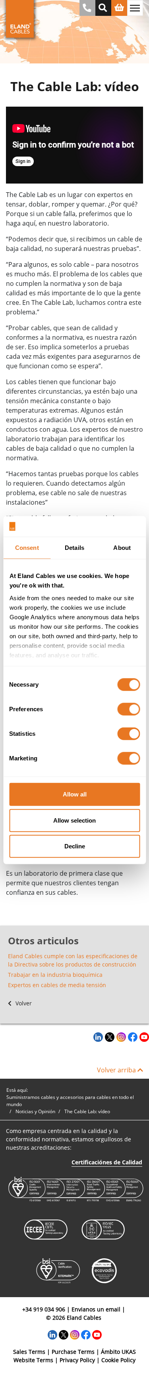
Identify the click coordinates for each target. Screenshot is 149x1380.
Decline (74, 846)
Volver (23, 1003)
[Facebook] (131, 1037)
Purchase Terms (73, 1351)
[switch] (128, 709)
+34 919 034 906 (43, 1309)
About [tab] (122, 547)
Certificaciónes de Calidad (107, 1162)
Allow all (75, 794)
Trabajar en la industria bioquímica (55, 974)
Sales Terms (29, 1351)
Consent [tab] (27, 547)
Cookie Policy (118, 1360)
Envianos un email (96, 1309)
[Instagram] (120, 1037)
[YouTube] (143, 1037)
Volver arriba (117, 1070)
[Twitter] (108, 1037)
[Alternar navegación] (135, 8)
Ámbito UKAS (118, 1351)
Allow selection (74, 820)
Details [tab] (74, 547)
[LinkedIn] (97, 1037)
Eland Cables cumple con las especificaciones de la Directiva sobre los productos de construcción (72, 960)
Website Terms (33, 1360)
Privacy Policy (77, 1360)
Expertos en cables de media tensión (57, 985)
